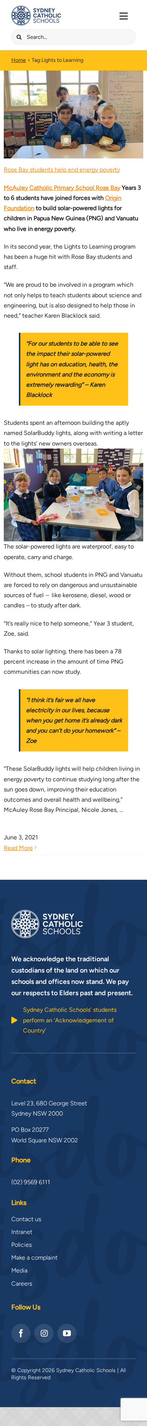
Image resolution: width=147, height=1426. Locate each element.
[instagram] (44, 1333)
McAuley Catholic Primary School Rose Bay (62, 187)
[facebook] (21, 1333)
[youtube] (67, 1333)
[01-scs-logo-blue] (36, 8)
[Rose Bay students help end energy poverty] (73, 114)
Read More (18, 847)
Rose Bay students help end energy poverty (62, 169)
